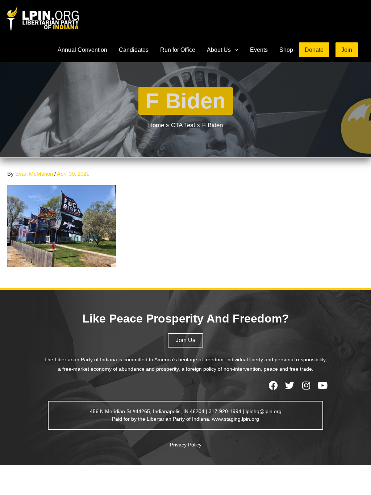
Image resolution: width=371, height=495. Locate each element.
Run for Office (177, 49)
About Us (219, 49)
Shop (286, 49)
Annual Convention (82, 49)
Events (259, 49)
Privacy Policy (185, 445)
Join (346, 49)
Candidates (134, 49)
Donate (314, 49)
